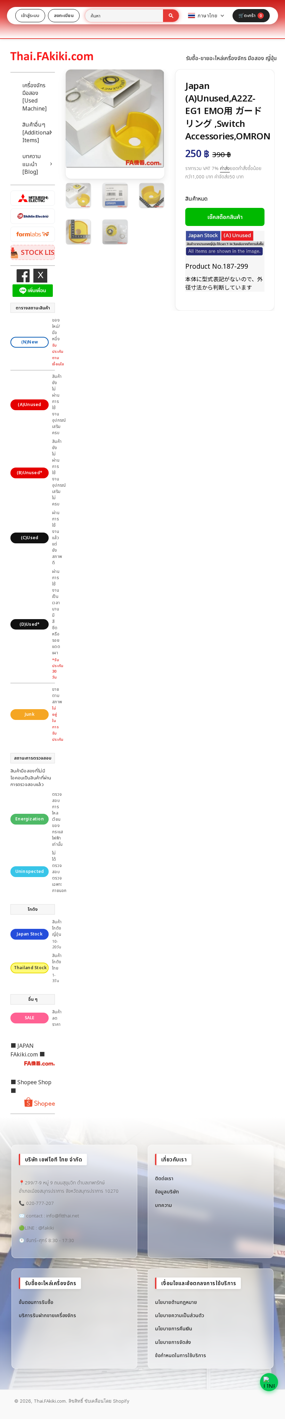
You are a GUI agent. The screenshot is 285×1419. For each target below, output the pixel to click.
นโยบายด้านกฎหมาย (176, 1302)
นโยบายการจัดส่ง (173, 1342)
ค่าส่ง (225, 168)
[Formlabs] (32, 234)
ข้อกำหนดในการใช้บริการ (180, 1355)
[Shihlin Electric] (32, 216)
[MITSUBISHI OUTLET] (32, 198)
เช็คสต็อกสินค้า (225, 217)
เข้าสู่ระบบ (30, 15)
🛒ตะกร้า (250, 15)
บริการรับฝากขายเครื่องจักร (47, 1315)
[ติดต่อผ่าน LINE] (269, 1382)
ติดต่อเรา (164, 1178)
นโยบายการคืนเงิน (173, 1328)
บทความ (163, 1205)
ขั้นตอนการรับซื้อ (36, 1302)
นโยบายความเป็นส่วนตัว (179, 1315)
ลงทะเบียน (64, 15)
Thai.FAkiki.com (50, 1401)
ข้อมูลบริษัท (167, 1191)
